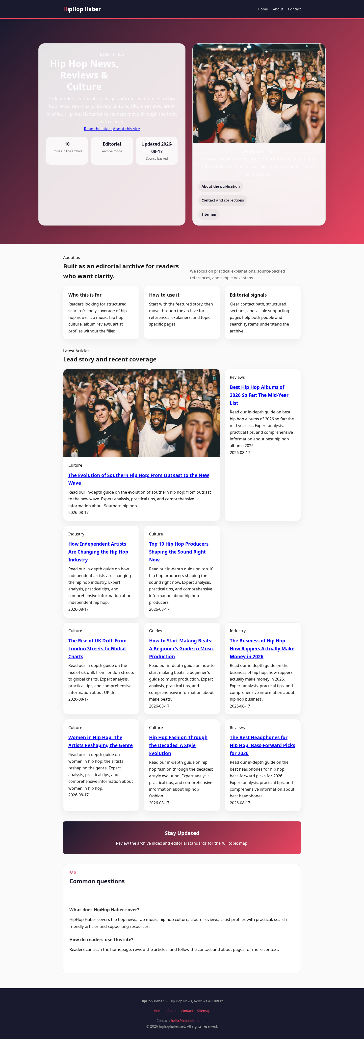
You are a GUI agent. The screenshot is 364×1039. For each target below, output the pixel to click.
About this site (126, 128)
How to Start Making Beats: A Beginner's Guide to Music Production (181, 648)
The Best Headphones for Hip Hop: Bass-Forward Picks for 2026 (262, 745)
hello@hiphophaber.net (189, 1020)
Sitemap (209, 214)
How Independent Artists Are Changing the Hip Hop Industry (98, 552)
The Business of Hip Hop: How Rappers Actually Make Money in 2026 (262, 648)
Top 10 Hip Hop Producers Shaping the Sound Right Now (178, 552)
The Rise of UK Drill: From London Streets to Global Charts (97, 648)
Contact (294, 9)
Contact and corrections (223, 200)
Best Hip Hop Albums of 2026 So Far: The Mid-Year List (259, 395)
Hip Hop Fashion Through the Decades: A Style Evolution (178, 745)
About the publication (221, 186)
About (278, 9)
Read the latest (98, 128)
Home (263, 9)
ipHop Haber (82, 9)
